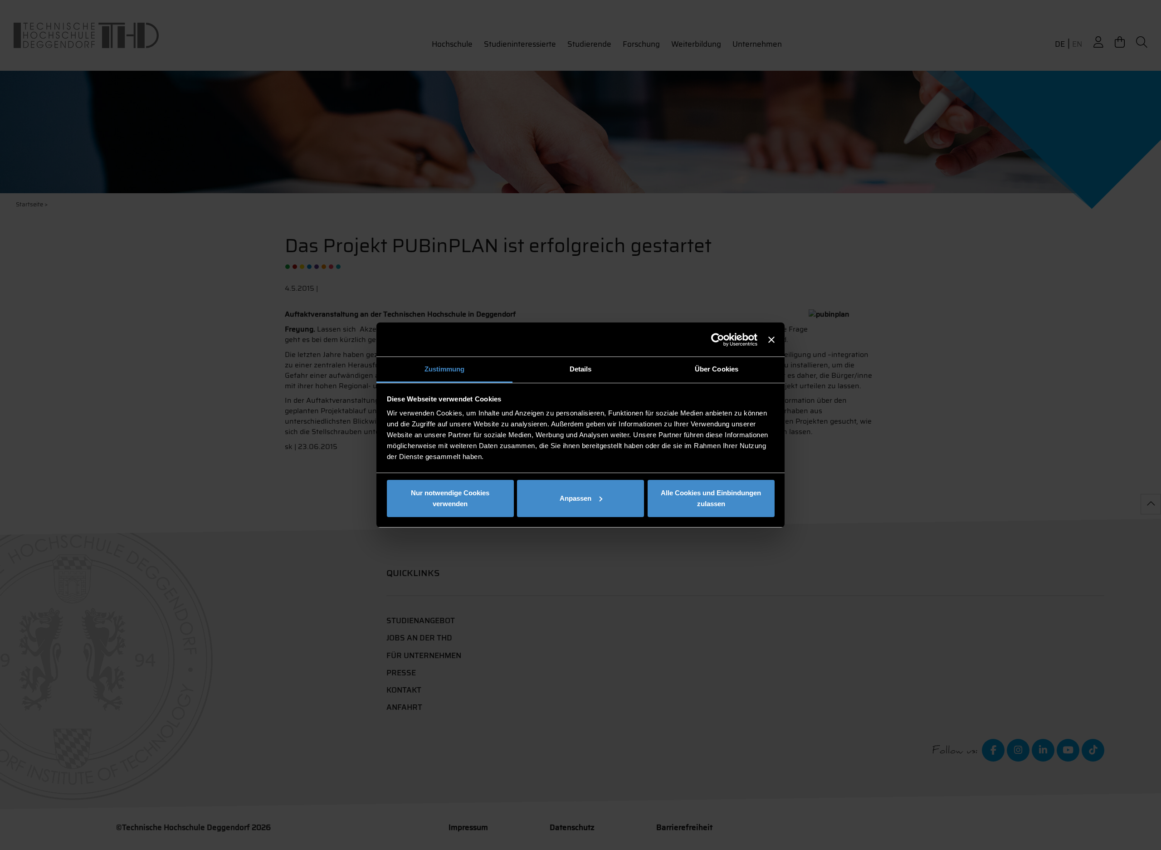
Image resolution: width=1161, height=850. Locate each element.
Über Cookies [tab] (716, 369)
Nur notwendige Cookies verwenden (450, 498)
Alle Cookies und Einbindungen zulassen (711, 498)
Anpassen (575, 498)
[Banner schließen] (771, 340)
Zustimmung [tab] (444, 369)
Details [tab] (581, 369)
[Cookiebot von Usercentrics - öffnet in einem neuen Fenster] (717, 340)
